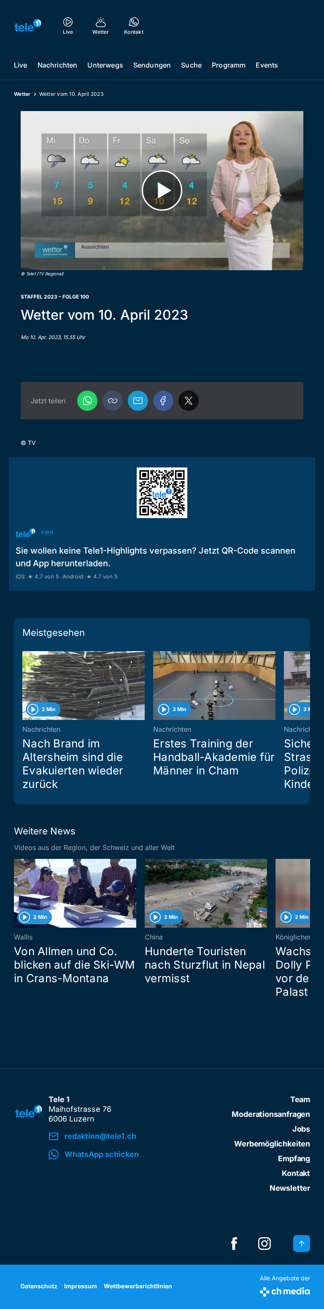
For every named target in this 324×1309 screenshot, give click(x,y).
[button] (113, 401)
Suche (191, 65)
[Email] (138, 401)
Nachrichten (58, 65)
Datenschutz (39, 1286)
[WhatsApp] (87, 401)
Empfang (294, 1158)
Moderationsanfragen (271, 1114)
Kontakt (296, 1173)
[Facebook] (163, 401)
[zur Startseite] (27, 25)
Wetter (22, 94)
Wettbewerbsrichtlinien (138, 1286)
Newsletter (290, 1188)
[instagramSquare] (264, 1243)
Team (300, 1099)
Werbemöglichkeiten (272, 1143)
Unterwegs (105, 65)
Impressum (80, 1286)
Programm (229, 65)
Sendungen (152, 65)
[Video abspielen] (162, 190)
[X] (188, 401)
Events (267, 65)
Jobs (301, 1128)
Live (20, 65)
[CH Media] (285, 1290)
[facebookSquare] (234, 1243)
